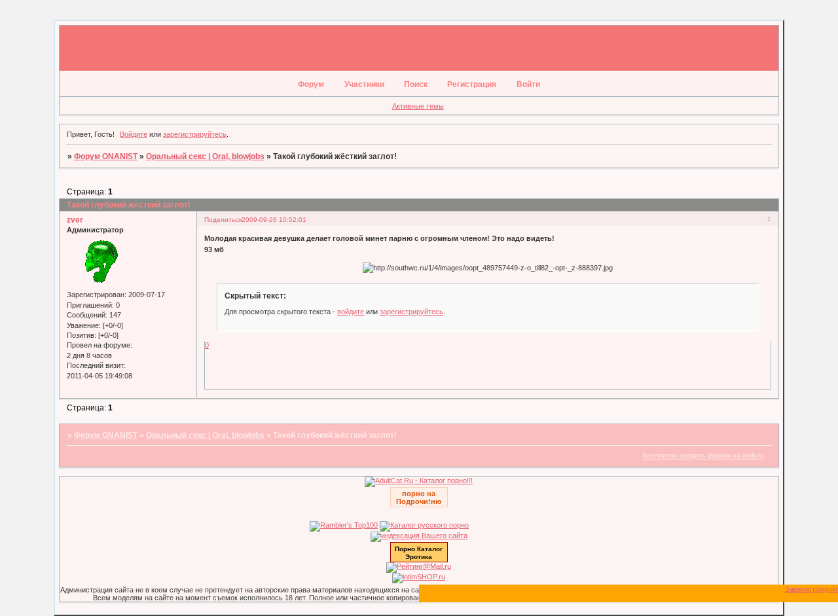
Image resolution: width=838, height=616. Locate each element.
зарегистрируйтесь (195, 134)
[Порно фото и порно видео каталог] (419, 480)
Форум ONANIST (105, 156)
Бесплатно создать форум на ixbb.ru (703, 456)
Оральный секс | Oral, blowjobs (205, 156)
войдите (350, 312)
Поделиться (223, 219)
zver (75, 220)
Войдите (133, 134)
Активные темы (418, 106)
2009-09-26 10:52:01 (274, 219)
